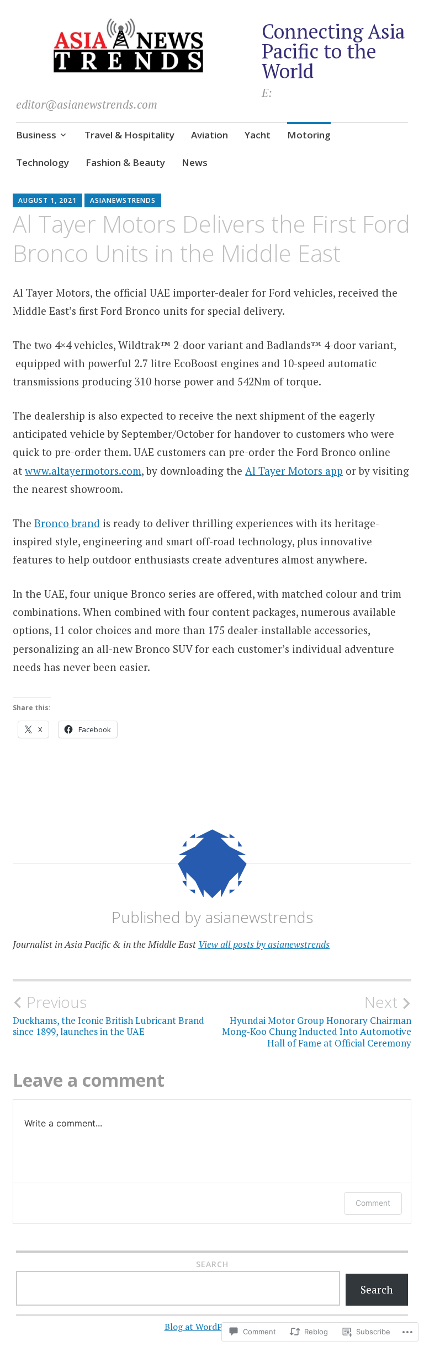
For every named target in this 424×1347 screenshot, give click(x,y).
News (195, 162)
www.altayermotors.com (83, 470)
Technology (42, 162)
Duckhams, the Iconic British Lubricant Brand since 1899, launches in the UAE (108, 1015)
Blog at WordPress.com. (212, 1327)
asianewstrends (123, 200)
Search (212, 1264)
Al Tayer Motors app (294, 470)
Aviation (209, 134)
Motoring (309, 134)
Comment (373, 1203)
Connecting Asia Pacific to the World (333, 51)
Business (36, 134)
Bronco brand (67, 523)
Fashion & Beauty (125, 162)
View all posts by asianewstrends (264, 944)
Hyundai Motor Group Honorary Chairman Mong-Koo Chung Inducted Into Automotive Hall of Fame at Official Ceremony (316, 1021)
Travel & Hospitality (129, 134)
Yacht (258, 134)
